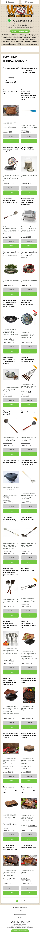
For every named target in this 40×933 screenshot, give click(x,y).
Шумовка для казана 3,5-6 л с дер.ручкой (28, 412)
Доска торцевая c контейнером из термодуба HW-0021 (10, 847)
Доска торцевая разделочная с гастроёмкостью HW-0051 (10, 790)
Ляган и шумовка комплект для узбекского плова (27, 302)
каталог (20, 910)
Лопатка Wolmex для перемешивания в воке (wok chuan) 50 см (29, 462)
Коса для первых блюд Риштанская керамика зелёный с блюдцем (10, 254)
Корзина (30, 2)
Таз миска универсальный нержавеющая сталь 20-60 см (10, 624)
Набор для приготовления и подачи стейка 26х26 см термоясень (10, 681)
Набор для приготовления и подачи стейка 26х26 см (28, 624)
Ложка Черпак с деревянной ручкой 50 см (28, 519)
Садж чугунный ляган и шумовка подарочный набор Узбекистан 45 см (11, 150)
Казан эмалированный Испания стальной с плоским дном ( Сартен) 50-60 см (10, 303)
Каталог (11, 2)
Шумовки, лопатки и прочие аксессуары (29, 70)
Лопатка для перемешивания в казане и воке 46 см (10, 200)
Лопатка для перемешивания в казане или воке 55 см (10, 519)
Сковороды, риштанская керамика (10, 80)
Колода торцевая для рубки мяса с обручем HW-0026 (10, 735)
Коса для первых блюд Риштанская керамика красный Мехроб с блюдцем (29, 255)
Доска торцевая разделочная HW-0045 (28, 846)
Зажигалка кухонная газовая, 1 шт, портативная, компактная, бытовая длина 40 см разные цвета (28, 94)
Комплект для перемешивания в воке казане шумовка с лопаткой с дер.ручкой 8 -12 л (11, 572)
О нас (20, 917)
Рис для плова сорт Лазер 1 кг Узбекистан (28, 148)
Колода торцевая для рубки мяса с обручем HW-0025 (28, 680)
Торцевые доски (9, 68)
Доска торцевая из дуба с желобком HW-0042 (10, 92)
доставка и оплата (20, 914)
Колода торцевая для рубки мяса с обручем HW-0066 (28, 735)
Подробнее (11, 136)
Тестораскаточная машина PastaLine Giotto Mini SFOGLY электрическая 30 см (28, 201)
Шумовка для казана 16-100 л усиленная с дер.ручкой (10, 413)
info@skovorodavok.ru (20, 907)
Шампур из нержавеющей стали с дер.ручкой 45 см (28, 359)
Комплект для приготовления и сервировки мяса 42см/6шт (9, 360)
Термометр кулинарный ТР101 (27, 569)
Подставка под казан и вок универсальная (11, 461)
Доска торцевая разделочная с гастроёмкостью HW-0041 (28, 790)
